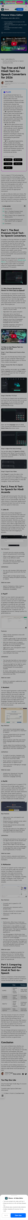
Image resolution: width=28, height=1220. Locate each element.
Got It (6, 1215)
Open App (18, 1215)
